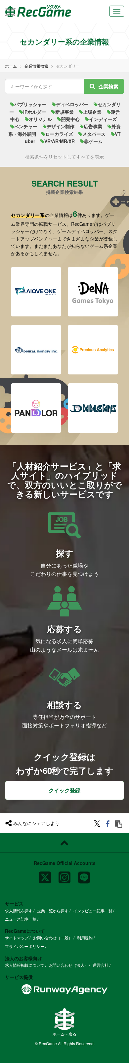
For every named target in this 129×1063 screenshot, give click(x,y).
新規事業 (64, 111)
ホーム (11, 66)
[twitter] (98, 824)
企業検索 (108, 86)
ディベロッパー (72, 104)
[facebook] (109, 824)
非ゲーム (93, 141)
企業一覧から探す (52, 910)
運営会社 (100, 965)
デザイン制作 (60, 126)
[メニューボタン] (116, 11)
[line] (84, 875)
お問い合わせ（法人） (68, 965)
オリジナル (40, 119)
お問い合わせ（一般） (52, 937)
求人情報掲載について (24, 965)
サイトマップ (16, 937)
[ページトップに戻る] (64, 843)
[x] (45, 875)
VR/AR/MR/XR (59, 141)
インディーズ (103, 119)
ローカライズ (59, 134)
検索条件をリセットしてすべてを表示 (64, 156)
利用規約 (85, 937)
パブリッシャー (30, 104)
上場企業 (92, 111)
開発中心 (70, 119)
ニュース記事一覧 (20, 919)
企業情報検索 (36, 66)
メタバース (94, 134)
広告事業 (93, 126)
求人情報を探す (18, 910)
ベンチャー (25, 126)
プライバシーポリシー (24, 946)
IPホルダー (34, 111)
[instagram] (64, 875)
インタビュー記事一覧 (92, 910)
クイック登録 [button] (64, 790)
